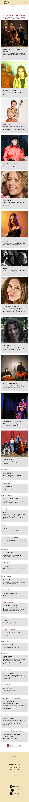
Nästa (19, 745)
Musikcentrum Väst (5, 2)
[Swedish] (14, 759)
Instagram (17, 794)
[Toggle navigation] (25, 2)
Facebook (16, 787)
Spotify (16, 790)
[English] (14, 756)
